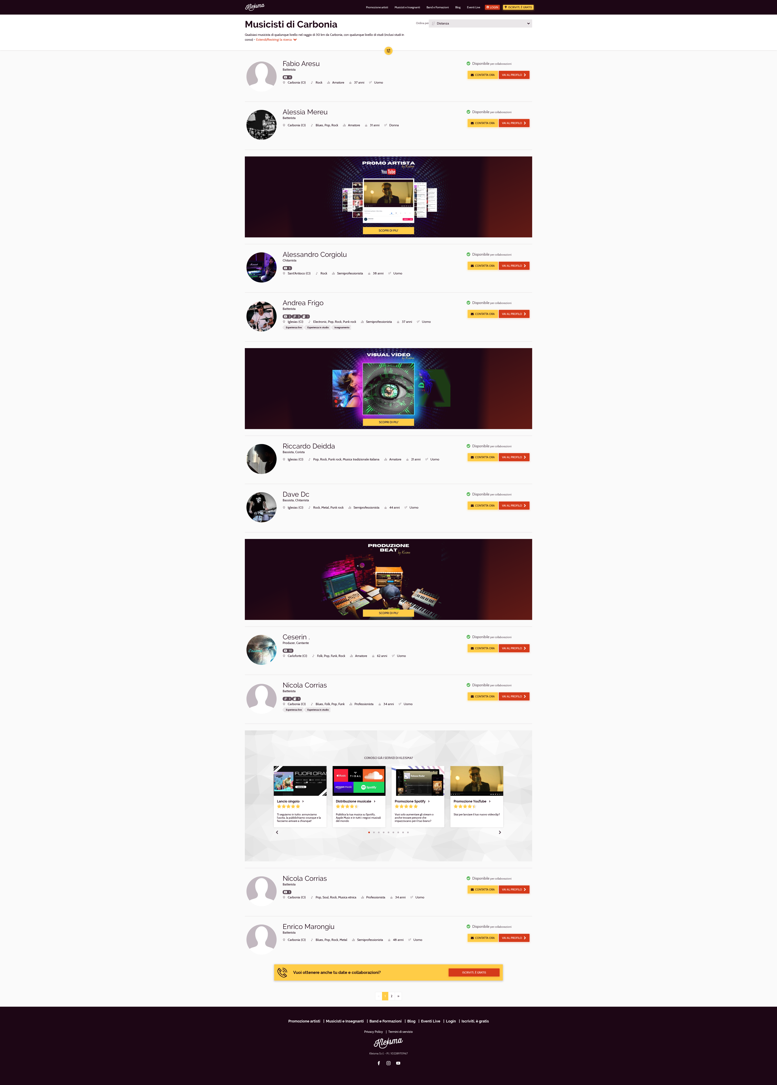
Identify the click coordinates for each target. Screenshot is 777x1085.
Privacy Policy (373, 1032)
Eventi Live (430, 1021)
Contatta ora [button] (485, 75)
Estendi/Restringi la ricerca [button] (274, 39)
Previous (277, 832)
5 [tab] (388, 832)
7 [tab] (398, 832)
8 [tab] (403, 832)
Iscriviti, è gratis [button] (474, 972)
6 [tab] (393, 832)
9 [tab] (408, 832)
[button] (480, 23)
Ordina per (422, 23)
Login (494, 7)
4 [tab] (383, 832)
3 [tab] (379, 832)
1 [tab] (369, 832)
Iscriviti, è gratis (520, 7)
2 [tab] (374, 832)
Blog (411, 1021)
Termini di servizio (400, 1032)
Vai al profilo (512, 75)
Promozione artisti (304, 1021)
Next (500, 832)
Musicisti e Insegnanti (345, 1021)
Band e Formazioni (385, 1021)
